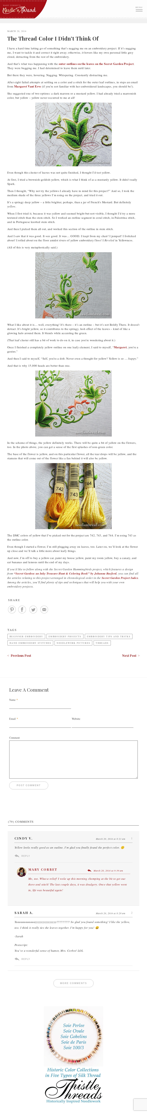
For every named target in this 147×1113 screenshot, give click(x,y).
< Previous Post (19, 656)
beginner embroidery (26, 636)
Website (76, 719)
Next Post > (131, 656)
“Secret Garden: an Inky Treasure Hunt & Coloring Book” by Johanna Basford (65, 573)
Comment (14, 737)
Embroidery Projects (65, 636)
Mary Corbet (42, 869)
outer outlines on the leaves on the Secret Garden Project (96, 64)
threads (102, 642)
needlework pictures (73, 642)
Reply (25, 856)
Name (12, 700)
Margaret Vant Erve (27, 86)
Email (12, 719)
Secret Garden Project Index (120, 578)
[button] (139, 8)
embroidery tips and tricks (108, 636)
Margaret (120, 347)
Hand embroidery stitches (30, 642)
